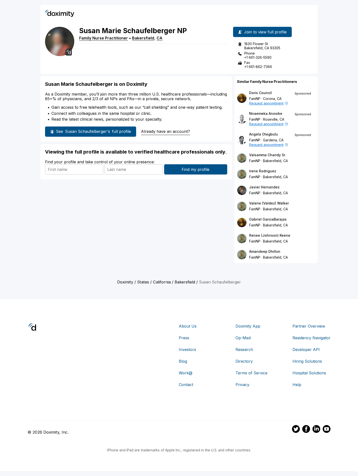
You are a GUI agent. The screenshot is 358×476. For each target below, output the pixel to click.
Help (296, 384)
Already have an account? (165, 131)
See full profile (93, 131)
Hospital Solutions (309, 372)
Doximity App (248, 326)
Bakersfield (143, 38)
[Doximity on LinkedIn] (316, 430)
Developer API (306, 349)
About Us (188, 326)
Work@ (185, 372)
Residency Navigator (311, 337)
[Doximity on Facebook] (306, 430)
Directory (244, 361)
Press (184, 337)
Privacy (242, 384)
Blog (183, 361)
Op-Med (243, 337)
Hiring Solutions (307, 361)
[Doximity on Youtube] (326, 430)
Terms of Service (251, 372)
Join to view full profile (265, 31)
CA (159, 38)
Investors (187, 349)
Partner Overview (308, 326)
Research (244, 349)
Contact (186, 384)
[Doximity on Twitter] (296, 430)
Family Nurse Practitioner (103, 38)
